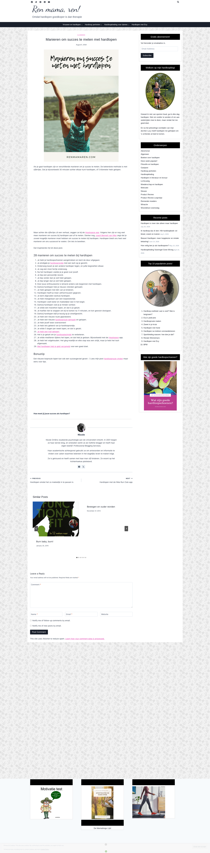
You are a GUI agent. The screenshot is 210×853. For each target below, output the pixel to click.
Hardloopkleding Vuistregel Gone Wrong (157, 250)
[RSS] (45, 2)
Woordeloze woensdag (150, 208)
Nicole (81, 434)
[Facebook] (32, 2)
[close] (106, 844)
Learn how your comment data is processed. (85, 639)
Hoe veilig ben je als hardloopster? (155, 246)
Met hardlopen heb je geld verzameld (53, 346)
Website (104, 614)
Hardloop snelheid (151, 311)
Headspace (114, 337)
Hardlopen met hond (152, 328)
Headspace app (92, 232)
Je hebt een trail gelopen (48, 332)
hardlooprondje (57, 263)
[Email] (49, 2)
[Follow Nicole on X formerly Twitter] (83, 467)
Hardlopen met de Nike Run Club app (116, 480)
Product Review (147, 194)
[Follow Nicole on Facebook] (79, 467)
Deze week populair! (149, 161)
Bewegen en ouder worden (101, 506)
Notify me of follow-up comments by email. (51, 620)
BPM (145, 345)
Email (69, 614)
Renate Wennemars (152, 338)
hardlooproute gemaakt (65, 320)
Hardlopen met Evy (139, 25)
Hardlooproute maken (152, 321)
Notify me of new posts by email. (46, 626)
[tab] (76, 557)
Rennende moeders (149, 201)
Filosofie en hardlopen (150, 164)
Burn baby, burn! (44, 541)
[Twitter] (36, 2)
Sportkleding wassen (152, 334)
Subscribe (147, 55)
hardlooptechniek (64, 334)
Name (34, 614)
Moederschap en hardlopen (152, 184)
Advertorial (145, 151)
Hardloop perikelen (148, 171)
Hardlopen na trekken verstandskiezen (159, 331)
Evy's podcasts (150, 318)
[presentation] (56, 519)
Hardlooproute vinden (113, 359)
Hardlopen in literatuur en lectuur (154, 178)
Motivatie (144, 188)
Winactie (144, 204)
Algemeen (81, 35)
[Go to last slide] (36, 528)
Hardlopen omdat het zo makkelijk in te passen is (51, 480)
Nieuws (144, 191)
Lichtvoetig (145, 181)
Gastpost (144, 168)
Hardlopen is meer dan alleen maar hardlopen (159, 223)
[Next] (126, 528)
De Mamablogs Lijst (102, 828)
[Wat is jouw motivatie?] (51, 802)
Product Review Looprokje (151, 198)
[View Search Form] (178, 2)
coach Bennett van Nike (106, 235)
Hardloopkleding (147, 174)
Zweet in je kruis (150, 324)
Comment (36, 584)
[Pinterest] (40, 2)
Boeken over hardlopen (150, 158)
